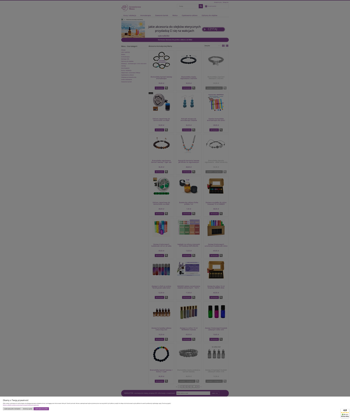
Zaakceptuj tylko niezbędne (12, 409)
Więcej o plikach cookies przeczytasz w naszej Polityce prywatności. (21, 405)
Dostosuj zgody (27, 409)
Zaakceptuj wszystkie (41, 409)
